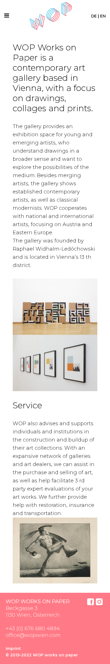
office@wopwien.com (33, 635)
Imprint (13, 648)
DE (94, 16)
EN (103, 16)
